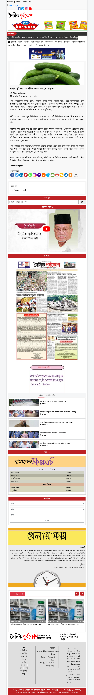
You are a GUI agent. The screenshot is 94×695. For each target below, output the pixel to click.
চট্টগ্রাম (20, 42)
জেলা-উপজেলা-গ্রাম (37, 42)
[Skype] (48, 175)
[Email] (53, 175)
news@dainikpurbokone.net (49, 651)
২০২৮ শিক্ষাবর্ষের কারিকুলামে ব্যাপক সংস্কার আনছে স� (56, 422)
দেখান (47, 520)
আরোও (46, 452)
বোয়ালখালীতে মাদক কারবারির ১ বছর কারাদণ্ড (53, 433)
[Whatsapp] (30, 175)
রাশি (21, 668)
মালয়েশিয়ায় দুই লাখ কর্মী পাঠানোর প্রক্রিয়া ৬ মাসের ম (56, 443)
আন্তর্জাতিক (49, 42)
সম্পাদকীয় (24, 671)
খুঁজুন (82, 202)
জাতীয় (27, 42)
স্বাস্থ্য (23, 674)
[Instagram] (35, 175)
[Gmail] (57, 175)
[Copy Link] (61, 175)
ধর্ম (36, 45)
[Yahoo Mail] (39, 175)
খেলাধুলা (66, 42)
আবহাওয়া (24, 656)
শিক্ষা (19, 45)
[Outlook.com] (66, 175)
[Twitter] (17, 175)
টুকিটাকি (23, 665)
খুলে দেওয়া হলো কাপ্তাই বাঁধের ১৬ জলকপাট (53, 401)
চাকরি (30, 45)
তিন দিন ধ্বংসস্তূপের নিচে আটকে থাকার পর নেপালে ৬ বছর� (58, 412)
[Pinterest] (26, 175)
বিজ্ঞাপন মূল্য (13, 5)
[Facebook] (12, 175)
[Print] (44, 175)
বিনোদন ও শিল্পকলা (78, 42)
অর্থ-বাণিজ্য (58, 42)
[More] (70, 175)
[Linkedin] (21, 175)
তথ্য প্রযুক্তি (11, 45)
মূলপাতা (13, 42)
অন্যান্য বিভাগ (43, 45)
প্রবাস (24, 45)
